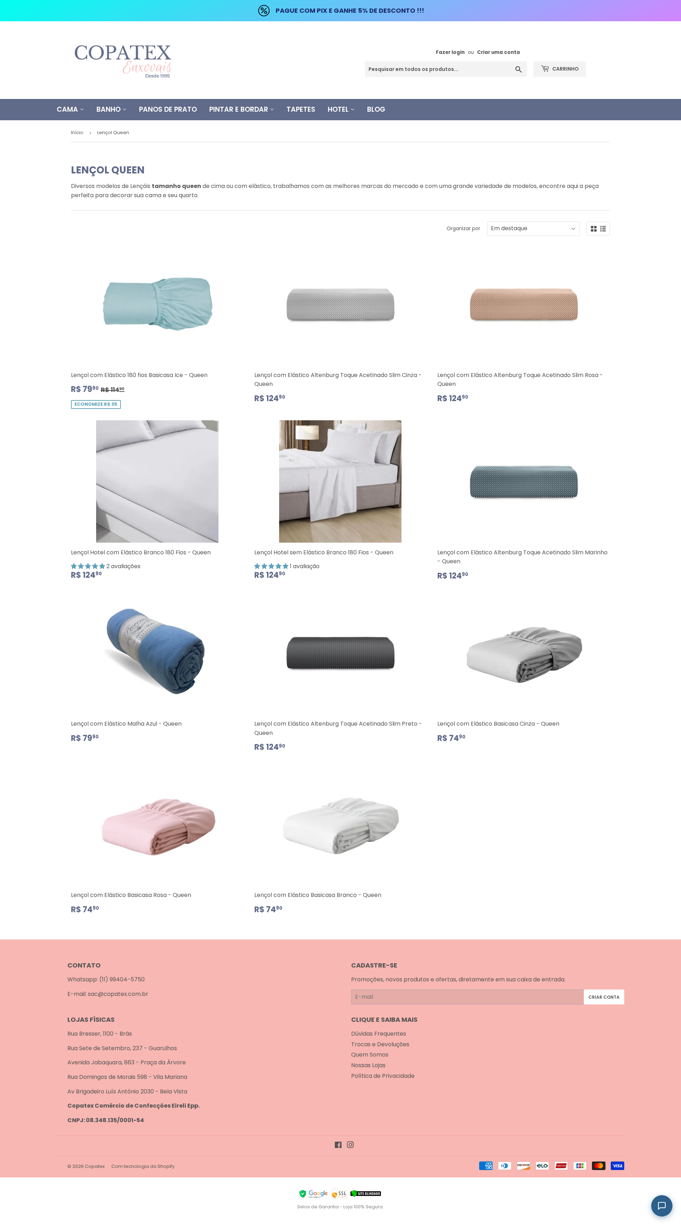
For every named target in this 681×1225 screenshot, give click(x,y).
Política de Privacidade (383, 1076)
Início (77, 132)
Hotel (339, 109)
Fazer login (450, 52)
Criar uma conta (498, 52)
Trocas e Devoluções (380, 1044)
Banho (109, 109)
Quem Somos (369, 1055)
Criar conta (604, 997)
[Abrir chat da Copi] (661, 1205)
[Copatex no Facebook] (338, 1146)
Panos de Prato (168, 109)
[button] (88, 566)
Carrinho (565, 68)
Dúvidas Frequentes (378, 1034)
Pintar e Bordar (239, 109)
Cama (68, 109)
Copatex (95, 1166)
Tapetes (301, 109)
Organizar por (463, 228)
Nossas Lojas (368, 1065)
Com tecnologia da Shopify (143, 1166)
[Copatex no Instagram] (350, 1146)
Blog (376, 109)
